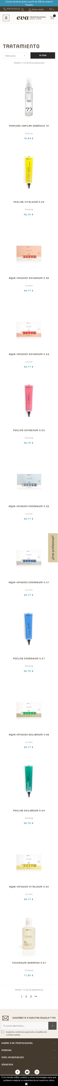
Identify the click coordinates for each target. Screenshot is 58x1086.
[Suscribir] (52, 1026)
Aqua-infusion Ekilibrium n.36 (29, 734)
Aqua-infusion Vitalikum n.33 (29, 886)
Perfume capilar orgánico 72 (29, 125)
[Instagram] (37, 1072)
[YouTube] (27, 1072)
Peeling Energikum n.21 (29, 658)
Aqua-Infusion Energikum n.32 (29, 506)
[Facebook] (17, 1072)
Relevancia (15, 55)
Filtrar (42, 55)
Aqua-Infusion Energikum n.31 (29, 582)
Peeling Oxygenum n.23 (29, 430)
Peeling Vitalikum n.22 (29, 201)
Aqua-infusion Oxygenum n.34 (29, 354)
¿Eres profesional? (53, 548)
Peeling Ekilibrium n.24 (29, 810)
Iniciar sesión (37, 9)
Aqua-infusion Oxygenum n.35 (29, 278)
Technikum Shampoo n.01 (29, 962)
